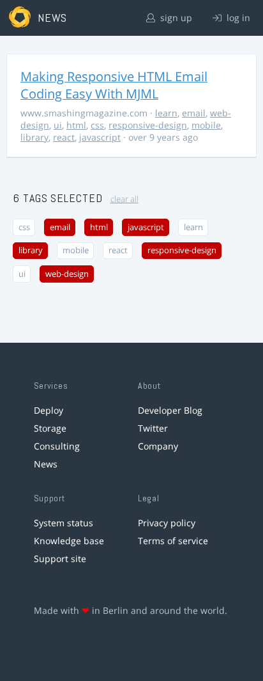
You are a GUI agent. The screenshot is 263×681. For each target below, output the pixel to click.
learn (166, 113)
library (34, 137)
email (194, 113)
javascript (100, 137)
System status (63, 523)
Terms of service (173, 541)
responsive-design (148, 125)
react (64, 137)
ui (58, 125)
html (76, 125)
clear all (124, 199)
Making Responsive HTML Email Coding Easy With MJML (113, 85)
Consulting (57, 446)
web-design (67, 274)
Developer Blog (170, 410)
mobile (206, 125)
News (45, 464)
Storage (50, 428)
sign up (175, 18)
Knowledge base (69, 541)
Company (158, 446)
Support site (60, 558)
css (97, 125)
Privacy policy (166, 523)
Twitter (153, 428)
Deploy (48, 410)
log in (237, 18)
